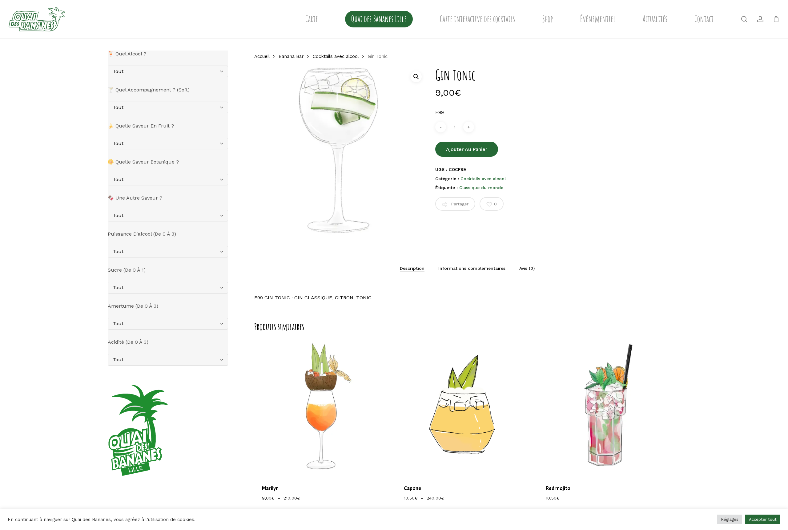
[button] (416, 76)
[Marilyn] (322, 407)
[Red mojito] (606, 407)
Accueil (261, 56)
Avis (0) (527, 268)
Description (412, 268)
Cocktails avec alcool (336, 56)
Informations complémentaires (471, 268)
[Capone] (464, 407)
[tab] (412, 268)
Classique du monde (481, 187)
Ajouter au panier (466, 149)
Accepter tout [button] (763, 519)
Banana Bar (291, 56)
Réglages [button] (729, 519)
